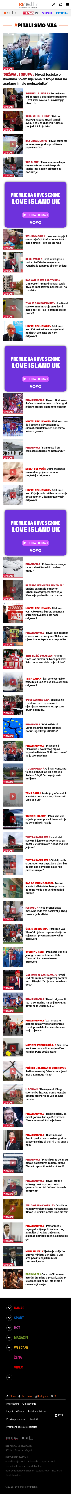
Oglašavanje (29, 1404)
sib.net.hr (33, 1461)
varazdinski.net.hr (15, 1466)
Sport (19, 1317)
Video (18, 1367)
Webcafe (21, 1347)
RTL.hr (9, 1450)
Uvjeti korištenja (15, 1411)
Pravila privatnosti (16, 1419)
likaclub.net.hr (13, 1475)
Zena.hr (19, 1450)
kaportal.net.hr (48, 1461)
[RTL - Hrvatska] (11, 1438)
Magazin (21, 1337)
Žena (18, 1357)
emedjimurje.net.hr (15, 1461)
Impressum (12, 1404)
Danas (19, 1307)
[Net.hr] (28, 1438)
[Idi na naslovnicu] (29, 8)
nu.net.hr (57, 1470)
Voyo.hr (29, 1450)
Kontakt (34, 1419)
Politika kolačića (37, 1411)
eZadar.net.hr (43, 1470)
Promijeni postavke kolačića (21, 1427)
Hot (17, 1327)
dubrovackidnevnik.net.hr (19, 1470)
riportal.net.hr (34, 1466)
